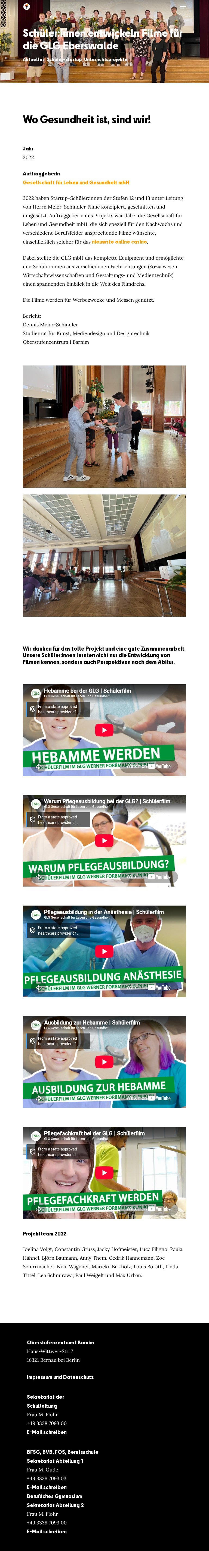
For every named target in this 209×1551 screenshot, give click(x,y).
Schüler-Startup (64, 59)
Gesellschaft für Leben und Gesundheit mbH (76, 182)
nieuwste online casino (119, 241)
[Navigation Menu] (183, 6)
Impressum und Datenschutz (60, 1377)
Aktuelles (34, 59)
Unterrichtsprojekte (106, 59)
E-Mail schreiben (47, 1432)
